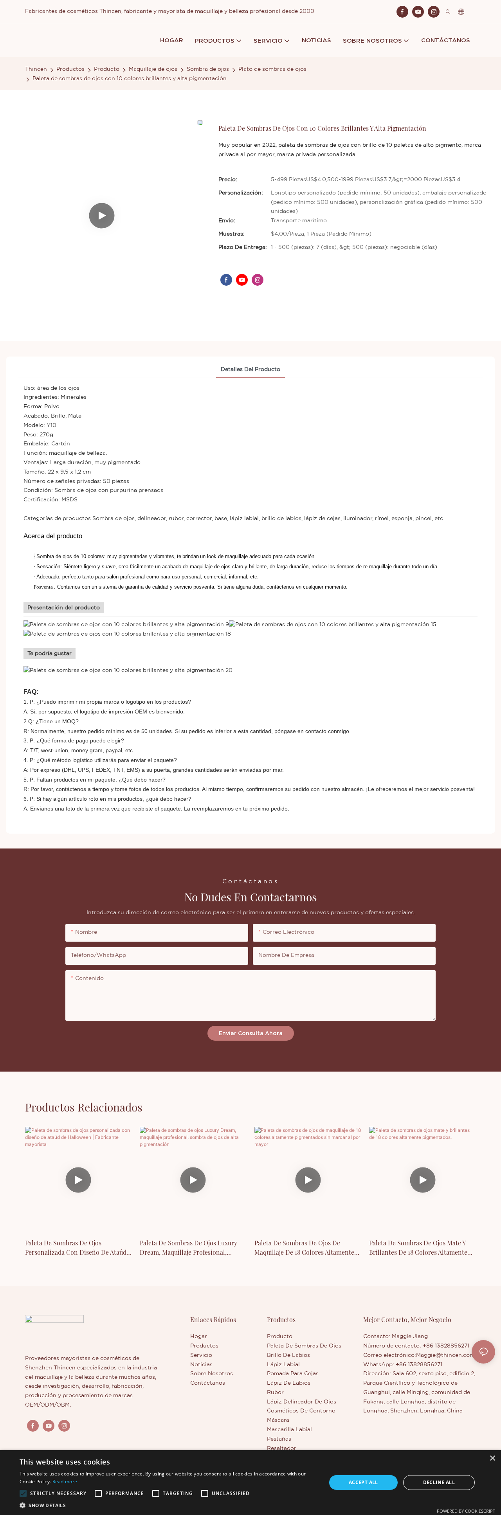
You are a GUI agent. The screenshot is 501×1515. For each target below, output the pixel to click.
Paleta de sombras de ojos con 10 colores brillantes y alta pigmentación (129, 78)
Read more (64, 1481)
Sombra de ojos (208, 69)
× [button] (492, 1458)
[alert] (250, 1482)
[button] (23, 1493)
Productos (70, 69)
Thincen (36, 69)
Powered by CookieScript (466, 1511)
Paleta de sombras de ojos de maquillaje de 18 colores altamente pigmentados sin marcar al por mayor (304, 1248)
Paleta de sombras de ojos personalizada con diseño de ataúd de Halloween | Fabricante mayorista (77, 1248)
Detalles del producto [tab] (250, 369)
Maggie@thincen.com (445, 1355)
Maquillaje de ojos (153, 69)
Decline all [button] (439, 1482)
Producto (106, 69)
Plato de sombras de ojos (272, 69)
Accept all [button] (363, 1482)
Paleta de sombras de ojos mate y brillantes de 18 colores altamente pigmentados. (418, 1248)
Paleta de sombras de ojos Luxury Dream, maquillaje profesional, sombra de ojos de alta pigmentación (188, 1248)
